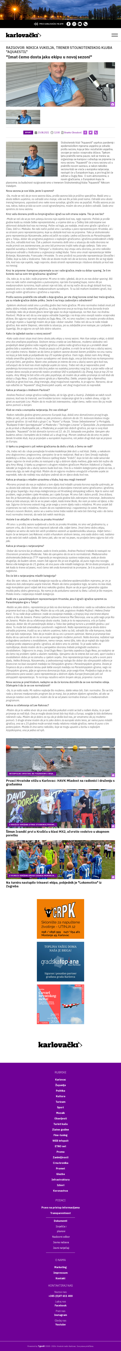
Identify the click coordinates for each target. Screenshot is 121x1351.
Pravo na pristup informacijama (60, 1207)
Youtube (60, 1324)
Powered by (35, 1346)
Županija (60, 1085)
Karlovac (60, 1079)
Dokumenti (60, 1220)
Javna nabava (61, 1242)
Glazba (60, 1174)
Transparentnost (60, 1213)
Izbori (60, 1185)
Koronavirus (60, 1190)
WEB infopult (60, 1140)
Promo (61, 1151)
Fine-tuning (60, 1135)
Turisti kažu (60, 1124)
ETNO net (60, 1146)
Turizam (60, 1101)
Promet (60, 1168)
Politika (60, 1090)
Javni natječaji (61, 1247)
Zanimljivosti (60, 1157)
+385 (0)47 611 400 (61, 1296)
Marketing (60, 1267)
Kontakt (60, 1278)
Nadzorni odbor (61, 1236)
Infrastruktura (60, 1179)
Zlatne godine (60, 1129)
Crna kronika (60, 1162)
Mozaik (60, 1112)
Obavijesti (60, 1118)
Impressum (60, 1272)
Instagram (60, 1315)
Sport (28, 132)
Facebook (60, 1305)
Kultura (60, 1096)
